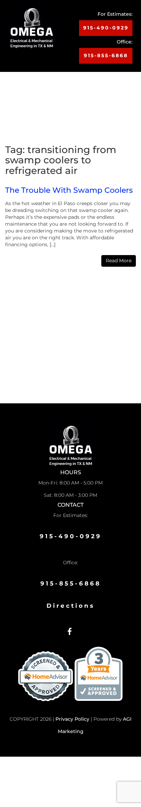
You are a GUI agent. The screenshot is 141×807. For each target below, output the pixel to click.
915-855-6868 (106, 55)
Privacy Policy (72, 719)
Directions (71, 605)
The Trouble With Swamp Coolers (69, 190)
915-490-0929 (106, 28)
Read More (118, 260)
